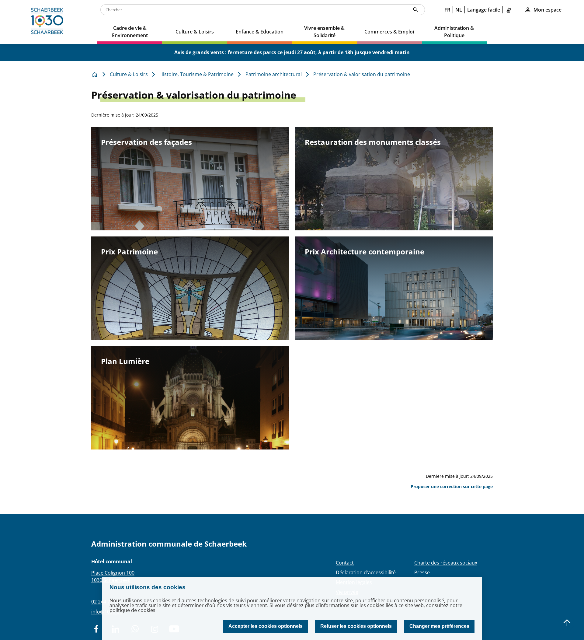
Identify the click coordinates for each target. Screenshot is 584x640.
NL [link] (458, 9)
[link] (509, 9)
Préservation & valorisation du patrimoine (361, 74)
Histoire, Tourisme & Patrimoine (196, 74)
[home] (48, 22)
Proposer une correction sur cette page (452, 486)
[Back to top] (567, 623)
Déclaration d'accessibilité (366, 572)
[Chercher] (415, 10)
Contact (345, 562)
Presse (422, 572)
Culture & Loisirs (129, 74)
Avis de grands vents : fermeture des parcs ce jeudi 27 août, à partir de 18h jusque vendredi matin (292, 52)
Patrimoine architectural (273, 74)
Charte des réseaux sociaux (445, 562)
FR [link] (447, 9)
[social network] (96, 629)
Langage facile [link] (483, 9)
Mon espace (547, 9)
